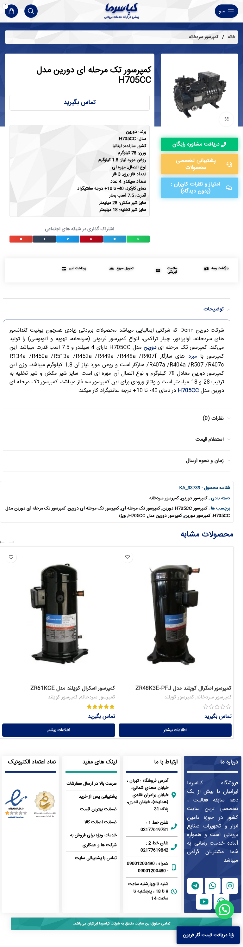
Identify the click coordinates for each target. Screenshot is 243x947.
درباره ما (229, 762)
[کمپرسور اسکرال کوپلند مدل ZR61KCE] (58, 615)
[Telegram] (195, 886)
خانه (231, 37)
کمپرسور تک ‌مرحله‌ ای (140, 508)
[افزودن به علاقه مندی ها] (127, 557)
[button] (138, 239)
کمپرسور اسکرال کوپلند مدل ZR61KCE (72, 688)
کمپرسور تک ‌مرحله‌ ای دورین (93, 508)
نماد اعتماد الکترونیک (32, 762)
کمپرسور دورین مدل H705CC (155, 516)
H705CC (188, 390)
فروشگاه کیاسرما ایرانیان (212, 787)
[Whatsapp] (213, 886)
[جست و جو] (31, 11)
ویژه (122, 516)
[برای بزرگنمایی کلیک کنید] (226, 119)
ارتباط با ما (166, 762)
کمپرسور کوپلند (179, 697)
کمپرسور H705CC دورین (184, 508)
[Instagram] (230, 886)
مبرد (192, 356)
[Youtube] (204, 902)
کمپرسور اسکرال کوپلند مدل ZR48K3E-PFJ (183, 688)
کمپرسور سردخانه (203, 37)
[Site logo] (121, 11)
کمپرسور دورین (194, 498)
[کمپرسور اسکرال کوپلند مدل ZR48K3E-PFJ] (175, 615)
